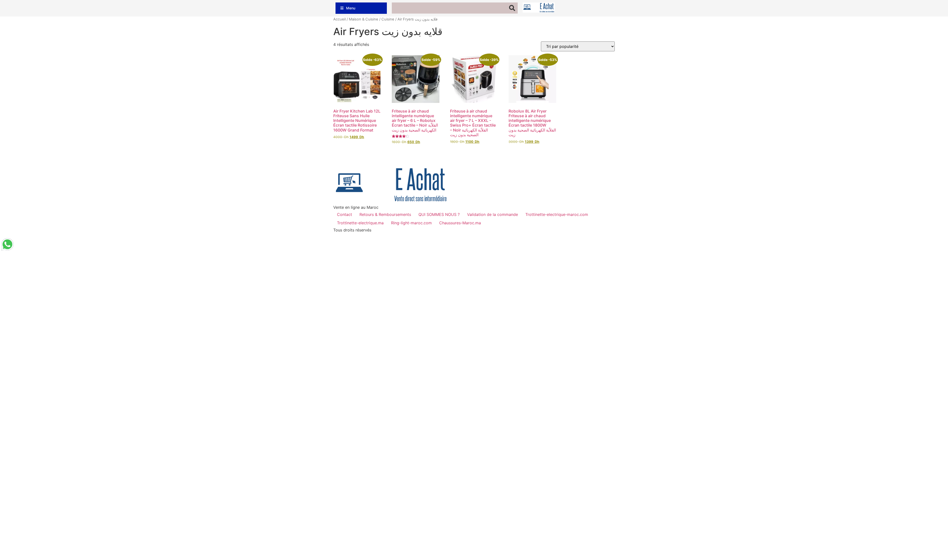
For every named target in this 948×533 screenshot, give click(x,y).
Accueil (339, 19)
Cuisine (387, 19)
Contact (344, 214)
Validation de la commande (492, 214)
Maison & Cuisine (363, 19)
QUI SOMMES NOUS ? (439, 214)
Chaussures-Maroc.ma (460, 222)
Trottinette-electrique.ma (360, 222)
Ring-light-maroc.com (411, 222)
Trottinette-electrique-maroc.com (556, 214)
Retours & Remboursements (385, 214)
